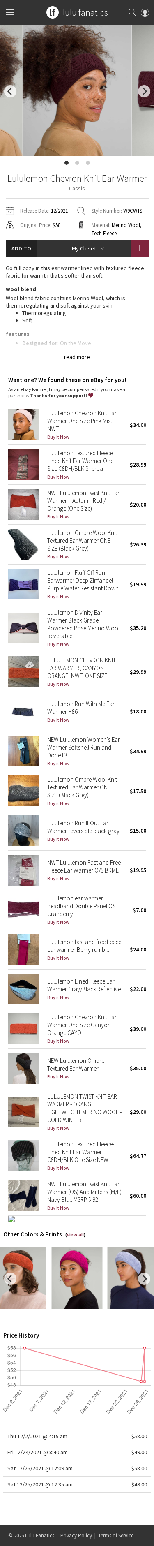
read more (77, 357)
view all (75, 1234)
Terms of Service (115, 1535)
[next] (144, 91)
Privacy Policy (76, 1535)
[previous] (10, 91)
